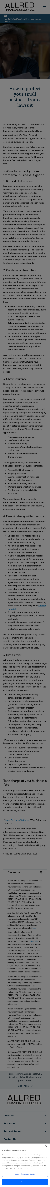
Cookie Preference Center (25, 1174)
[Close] (46, 1146)
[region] (25, 1165)
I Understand (25, 1182)
